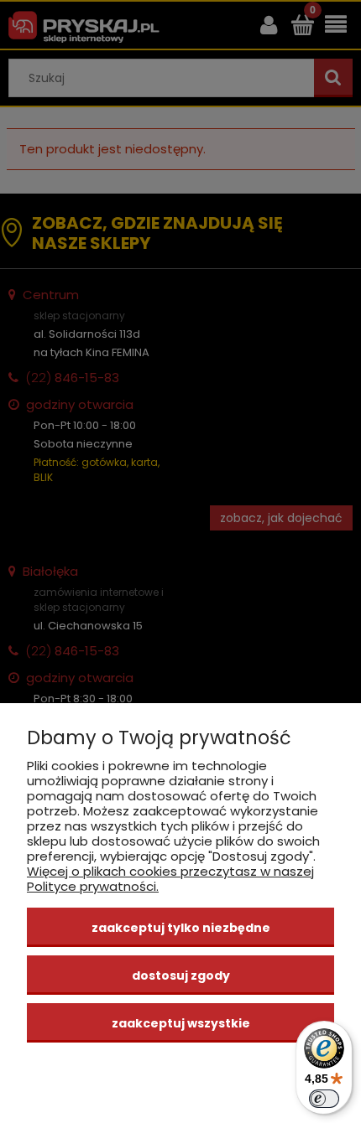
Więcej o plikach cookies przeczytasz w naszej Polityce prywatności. (170, 878)
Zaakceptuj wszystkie (181, 1023)
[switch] (324, 1098)
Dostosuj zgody (181, 975)
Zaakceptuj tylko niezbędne (181, 927)
